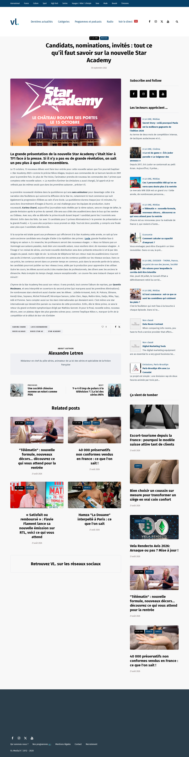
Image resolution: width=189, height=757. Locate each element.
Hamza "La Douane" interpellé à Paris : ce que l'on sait (94, 519)
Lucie (87, 238)
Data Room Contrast (152, 324)
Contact (78, 744)
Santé (96, 423)
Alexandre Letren (66, 353)
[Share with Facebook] (115, 326)
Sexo (97, 3)
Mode (105, 3)
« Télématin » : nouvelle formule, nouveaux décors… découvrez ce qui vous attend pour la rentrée (153, 212)
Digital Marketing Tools (154, 346)
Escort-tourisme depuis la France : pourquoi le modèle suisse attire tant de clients (152, 439)
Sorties (64, 3)
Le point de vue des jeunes (155, 264)
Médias (104, 38)
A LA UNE (94, 38)
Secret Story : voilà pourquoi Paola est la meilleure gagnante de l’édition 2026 (154, 127)
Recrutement (91, 744)
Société (174, 264)
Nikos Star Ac (36, 331)
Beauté (114, 3)
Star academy (54, 331)
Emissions (147, 364)
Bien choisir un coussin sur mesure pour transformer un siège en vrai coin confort (153, 495)
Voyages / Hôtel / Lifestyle (81, 3)
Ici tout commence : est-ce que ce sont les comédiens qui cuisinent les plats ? (153, 298)
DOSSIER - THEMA (161, 260)
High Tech (54, 3)
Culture (35, 3)
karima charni (19, 327)
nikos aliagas (19, 331)
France (26, 3)
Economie (147, 234)
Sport (45, 3)
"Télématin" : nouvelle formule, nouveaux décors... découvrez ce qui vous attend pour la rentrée (37, 459)
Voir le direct (128, 21)
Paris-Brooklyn (161, 364)
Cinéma (156, 149)
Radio (110, 21)
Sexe (138, 411)
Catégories (64, 21)
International (15, 3)
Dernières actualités (42, 21)
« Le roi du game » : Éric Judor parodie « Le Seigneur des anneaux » (151, 157)
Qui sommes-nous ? (19, 744)
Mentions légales (63, 744)
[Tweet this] (119, 326)
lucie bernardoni (39, 327)
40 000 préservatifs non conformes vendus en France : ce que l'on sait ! (94, 456)
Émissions (125, 3)
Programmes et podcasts (88, 21)
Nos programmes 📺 (41, 744)
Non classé (147, 320)
